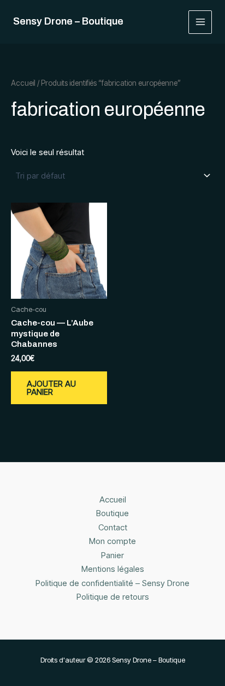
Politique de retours (112, 597)
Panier (112, 555)
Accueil (23, 83)
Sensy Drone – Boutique (68, 21)
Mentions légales (112, 569)
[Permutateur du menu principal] (200, 22)
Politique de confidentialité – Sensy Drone (112, 583)
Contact (112, 527)
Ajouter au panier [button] (51, 388)
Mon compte (112, 541)
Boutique (112, 513)
